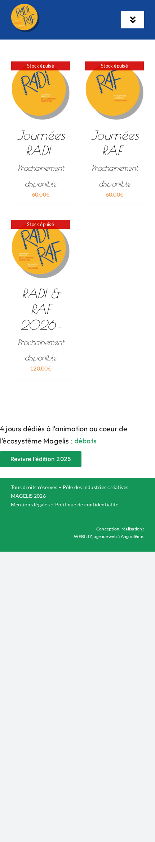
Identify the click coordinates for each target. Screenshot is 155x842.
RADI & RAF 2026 (40, 324)
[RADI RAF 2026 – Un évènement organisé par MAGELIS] (25, 6)
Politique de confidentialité (87, 504)
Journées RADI (41, 157)
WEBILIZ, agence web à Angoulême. (109, 536)
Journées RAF (114, 157)
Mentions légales (30, 504)
